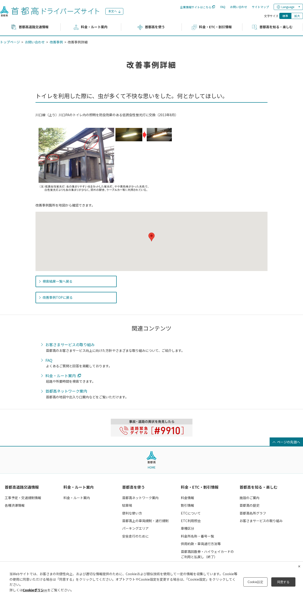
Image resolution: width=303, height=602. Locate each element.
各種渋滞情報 (15, 505)
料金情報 (187, 497)
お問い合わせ (238, 7)
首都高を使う (133, 487)
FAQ (222, 7)
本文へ (112, 11)
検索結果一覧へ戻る (57, 281)
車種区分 (187, 528)
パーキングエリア (135, 528)
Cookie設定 (255, 582)
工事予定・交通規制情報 (23, 497)
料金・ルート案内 (60, 375)
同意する (283, 582)
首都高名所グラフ (253, 513)
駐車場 (127, 505)
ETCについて (191, 513)
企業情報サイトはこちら (195, 7)
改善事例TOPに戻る (58, 297)
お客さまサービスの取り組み (70, 344)
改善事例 (56, 42)
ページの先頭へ (288, 442)
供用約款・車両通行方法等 (201, 543)
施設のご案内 (249, 497)
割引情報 (187, 505)
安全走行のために (135, 536)
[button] (151, 237)
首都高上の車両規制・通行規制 (145, 520)
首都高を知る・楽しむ (258, 487)
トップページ (10, 42)
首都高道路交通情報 (22, 487)
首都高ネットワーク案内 (66, 391)
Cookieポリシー (35, 590)
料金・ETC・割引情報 (199, 487)
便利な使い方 (132, 513)
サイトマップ (260, 7)
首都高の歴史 (249, 505)
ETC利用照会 (191, 520)
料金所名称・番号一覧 (197, 536)
